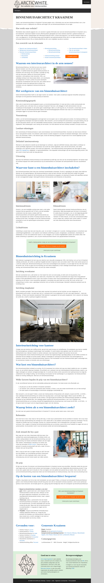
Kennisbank (86, 2)
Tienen (32, 531)
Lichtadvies (24, 57)
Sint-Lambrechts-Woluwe (67, 534)
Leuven (31, 529)
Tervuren (35, 542)
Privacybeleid (72, 580)
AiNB (72, 568)
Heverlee (22, 540)
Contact (48, 580)
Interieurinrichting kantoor (52, 55)
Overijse (33, 535)
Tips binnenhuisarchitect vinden (78, 48)
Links (53, 580)
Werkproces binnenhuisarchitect (29, 50)
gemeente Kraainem (56, 531)
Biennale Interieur (46, 568)
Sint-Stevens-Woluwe (70, 533)
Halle (35, 533)
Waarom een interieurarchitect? (28, 48)
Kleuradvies (24, 55)
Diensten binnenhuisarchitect (28, 52)
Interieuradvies (25, 54)
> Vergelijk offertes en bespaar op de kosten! (52, 246)
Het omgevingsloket (46, 559)
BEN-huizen (32, 444)
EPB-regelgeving (24, 150)
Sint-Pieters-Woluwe (52, 534)
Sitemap (43, 580)
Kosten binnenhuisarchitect (52, 57)
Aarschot (35, 537)
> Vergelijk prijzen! (72, 56)
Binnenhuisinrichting (50, 48)
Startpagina (17, 10)
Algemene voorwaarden (61, 580)
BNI (83, 561)
